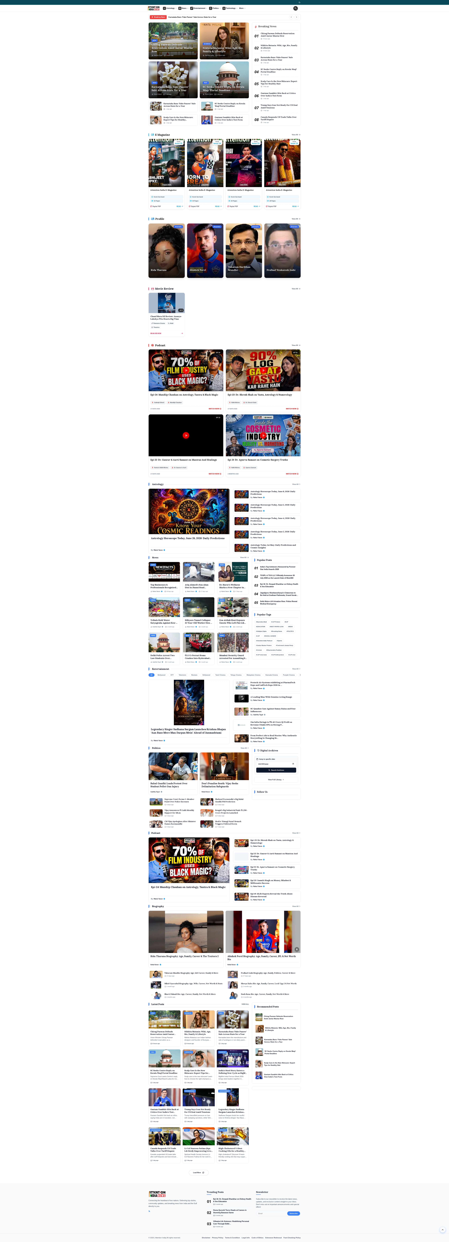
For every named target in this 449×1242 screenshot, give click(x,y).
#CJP (258, 636)
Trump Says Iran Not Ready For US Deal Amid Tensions (197, 1110)
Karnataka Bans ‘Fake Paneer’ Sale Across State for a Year (233, 1032)
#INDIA (290, 626)
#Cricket (259, 650)
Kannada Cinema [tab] (272, 675)
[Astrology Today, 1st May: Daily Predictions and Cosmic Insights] (242, 548)
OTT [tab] (172, 675)
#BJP (286, 622)
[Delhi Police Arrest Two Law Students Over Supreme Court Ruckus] (164, 642)
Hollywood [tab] (206, 675)
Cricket (153, 1091)
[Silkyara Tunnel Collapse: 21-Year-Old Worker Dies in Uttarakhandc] (198, 607)
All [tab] (151, 675)
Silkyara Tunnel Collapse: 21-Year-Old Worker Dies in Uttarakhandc (198, 623)
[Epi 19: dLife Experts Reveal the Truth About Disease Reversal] (242, 897)
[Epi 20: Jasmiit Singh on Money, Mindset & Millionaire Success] (242, 883)
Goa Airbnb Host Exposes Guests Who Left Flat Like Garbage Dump (232, 623)
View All (296, 135)
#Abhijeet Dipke (261, 631)
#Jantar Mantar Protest (264, 645)
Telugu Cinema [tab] (236, 675)
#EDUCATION (260, 626)
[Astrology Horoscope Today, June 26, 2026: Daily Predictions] (189, 511)
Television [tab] (182, 675)
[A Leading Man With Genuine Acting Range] (242, 699)
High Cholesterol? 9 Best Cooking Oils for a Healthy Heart (231, 1149)
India (152, 1013)
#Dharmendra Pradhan (273, 650)
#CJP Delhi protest (277, 655)
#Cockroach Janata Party (284, 645)
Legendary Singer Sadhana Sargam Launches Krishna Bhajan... (231, 1110)
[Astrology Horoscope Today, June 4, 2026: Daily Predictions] (242, 521)
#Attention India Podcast (264, 641)
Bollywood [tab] (161, 675)
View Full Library (276, 779)
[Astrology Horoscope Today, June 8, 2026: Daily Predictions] (242, 494)
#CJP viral (291, 655)
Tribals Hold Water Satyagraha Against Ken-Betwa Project (163, 623)
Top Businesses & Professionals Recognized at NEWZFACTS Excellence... (163, 589)
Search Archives (276, 770)
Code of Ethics (257, 1238)
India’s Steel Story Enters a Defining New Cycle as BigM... (233, 1071)
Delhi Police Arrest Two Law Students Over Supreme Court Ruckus (162, 658)
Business (188, 1013)
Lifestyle (188, 1052)
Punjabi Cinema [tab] (289, 675)
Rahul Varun (156, 591)
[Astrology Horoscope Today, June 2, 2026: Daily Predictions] (242, 535)
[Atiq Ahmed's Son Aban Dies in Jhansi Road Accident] (198, 572)
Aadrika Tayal (157, 626)
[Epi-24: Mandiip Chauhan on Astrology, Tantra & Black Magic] (189, 860)
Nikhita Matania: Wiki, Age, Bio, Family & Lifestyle (197, 1032)
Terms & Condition (232, 1238)
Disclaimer (206, 1238)
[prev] (291, 17)
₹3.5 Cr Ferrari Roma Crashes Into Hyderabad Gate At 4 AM (197, 658)
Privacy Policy (217, 1238)
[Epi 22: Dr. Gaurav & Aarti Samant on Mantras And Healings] (242, 857)
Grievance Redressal (273, 1238)
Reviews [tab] (194, 675)
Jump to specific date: (265, 759)
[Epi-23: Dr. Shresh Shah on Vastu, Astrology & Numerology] (242, 843)
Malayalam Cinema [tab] (253, 675)
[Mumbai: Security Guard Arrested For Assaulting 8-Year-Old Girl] (233, 642)
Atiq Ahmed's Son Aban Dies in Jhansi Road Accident (196, 588)
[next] (297, 17)
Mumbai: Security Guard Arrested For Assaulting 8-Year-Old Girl (232, 658)
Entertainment (224, 1091)
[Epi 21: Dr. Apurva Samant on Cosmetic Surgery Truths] (242, 870)
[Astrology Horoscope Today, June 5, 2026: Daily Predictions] (242, 508)
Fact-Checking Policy (292, 1238)
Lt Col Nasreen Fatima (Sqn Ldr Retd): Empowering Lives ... (198, 1149)
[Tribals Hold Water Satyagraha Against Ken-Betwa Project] (164, 607)
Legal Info (246, 1238)
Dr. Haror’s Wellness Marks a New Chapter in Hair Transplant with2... (231, 588)
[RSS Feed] (149, 1211)
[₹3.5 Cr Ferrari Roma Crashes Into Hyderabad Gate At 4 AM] (198, 642)
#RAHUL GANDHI (270, 636)
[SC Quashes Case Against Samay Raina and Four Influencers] (242, 712)
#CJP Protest (275, 622)
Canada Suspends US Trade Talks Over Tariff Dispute (163, 1149)
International (190, 1091)
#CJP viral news (261, 655)
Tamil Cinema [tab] (220, 675)
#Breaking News (276, 631)
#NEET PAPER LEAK (277, 626)
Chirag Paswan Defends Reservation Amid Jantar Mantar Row (162, 1033)
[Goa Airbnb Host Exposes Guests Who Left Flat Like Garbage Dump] (233, 607)
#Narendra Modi (261, 622)
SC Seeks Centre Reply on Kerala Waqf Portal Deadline (163, 1071)
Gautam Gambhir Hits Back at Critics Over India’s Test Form (193, 17)
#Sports (279, 641)
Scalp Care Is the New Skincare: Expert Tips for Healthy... (196, 1071)
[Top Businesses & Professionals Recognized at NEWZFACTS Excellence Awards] (164, 572)
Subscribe (294, 1213)
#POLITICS (290, 631)
